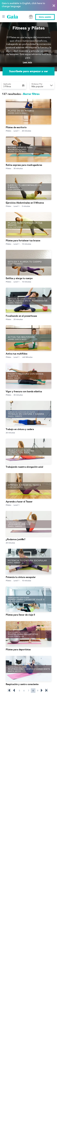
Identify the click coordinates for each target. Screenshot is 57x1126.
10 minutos (26, 244)
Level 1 (16, 130)
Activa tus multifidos (16, 353)
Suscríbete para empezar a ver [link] (28, 71)
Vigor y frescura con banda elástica (24, 391)
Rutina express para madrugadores (24, 164)
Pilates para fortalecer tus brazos (23, 240)
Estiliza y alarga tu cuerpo (19, 278)
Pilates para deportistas (18, 649)
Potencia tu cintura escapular (21, 577)
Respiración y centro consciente (22, 684)
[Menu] (3, 16)
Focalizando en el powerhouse (21, 315)
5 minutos (26, 206)
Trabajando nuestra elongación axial (24, 466)
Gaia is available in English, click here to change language (23, 5)
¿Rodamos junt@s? (15, 539)
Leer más (27, 62)
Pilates (8, 130)
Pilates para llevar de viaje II (20, 614)
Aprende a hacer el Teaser (19, 501)
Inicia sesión (45, 17)
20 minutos (26, 130)
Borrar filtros (31, 94)
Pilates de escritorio (16, 127)
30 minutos (18, 168)
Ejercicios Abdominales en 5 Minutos (25, 202)
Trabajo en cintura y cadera (20, 429)
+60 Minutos (27, 357)
